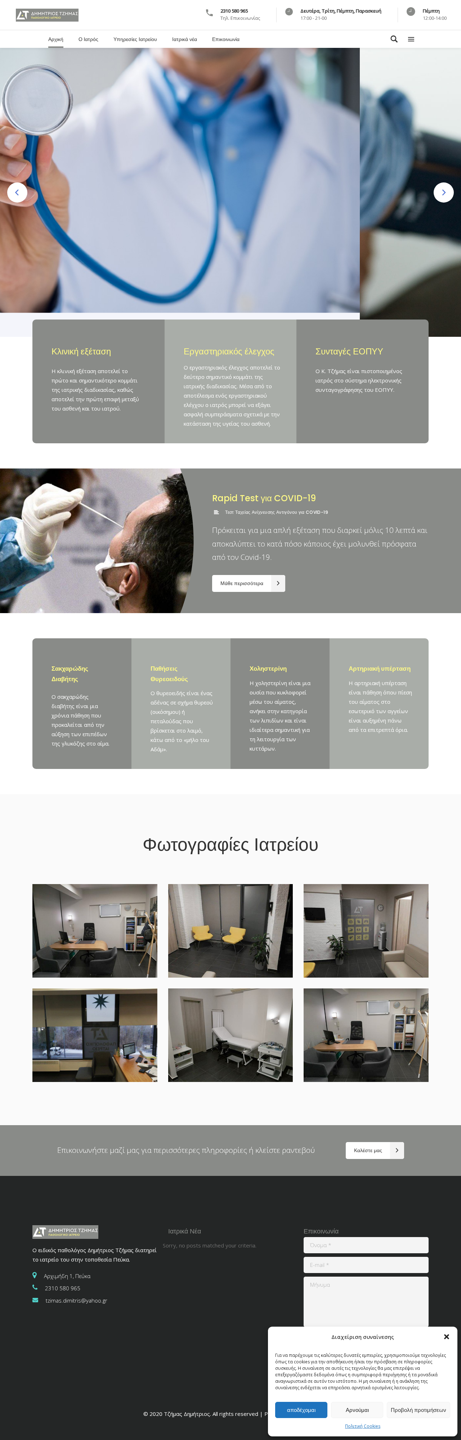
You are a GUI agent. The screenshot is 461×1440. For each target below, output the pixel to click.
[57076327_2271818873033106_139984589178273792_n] (230, 1035)
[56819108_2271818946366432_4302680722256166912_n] (94, 931)
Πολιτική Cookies (362, 1426)
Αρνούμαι (357, 1410)
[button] (446, 1336)
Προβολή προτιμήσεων (418, 1410)
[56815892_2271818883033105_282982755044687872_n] (230, 931)
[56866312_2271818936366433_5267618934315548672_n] (366, 1035)
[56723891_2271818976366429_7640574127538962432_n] (94, 1035)
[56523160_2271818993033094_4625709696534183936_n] (366, 931)
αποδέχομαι (301, 1410)
